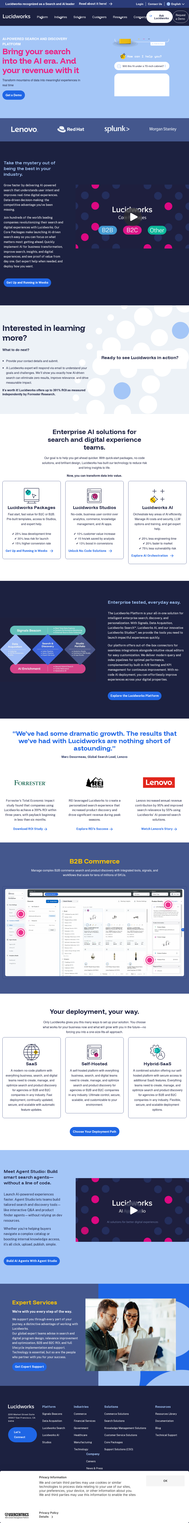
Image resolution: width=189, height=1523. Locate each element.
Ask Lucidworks (161, 17)
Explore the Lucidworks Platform (135, 696)
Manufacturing (83, 1442)
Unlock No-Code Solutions (87, 551)
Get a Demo (14, 95)
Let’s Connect (19, 1435)
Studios (46, 1442)
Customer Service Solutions (120, 1435)
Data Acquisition (52, 1420)
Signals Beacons (52, 1413)
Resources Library (166, 1413)
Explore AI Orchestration (149, 555)
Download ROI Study (28, 829)
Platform (49, 1407)
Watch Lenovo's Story (157, 829)
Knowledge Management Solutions (125, 1428)
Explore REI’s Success (92, 829)
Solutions (111, 1407)
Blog (158, 1428)
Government (81, 1428)
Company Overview (146, 30)
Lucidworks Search (53, 1428)
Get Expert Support (29, 1366)
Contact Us (155, 4)
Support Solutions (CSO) (118, 1449)
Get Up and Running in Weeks (27, 282)
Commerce (80, 1413)
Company (92, 1454)
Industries (81, 1407)
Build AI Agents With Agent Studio (31, 1261)
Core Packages (113, 1442)
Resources (163, 1407)
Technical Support (166, 1435)
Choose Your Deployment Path (94, 1131)
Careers (91, 1461)
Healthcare (80, 1435)
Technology (81, 1449)
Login (139, 4)
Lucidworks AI (50, 1435)
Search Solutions (114, 1420)
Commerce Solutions (116, 1413)
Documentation (164, 1420)
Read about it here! (93, 4)
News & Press (94, 1468)
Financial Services (84, 1420)
